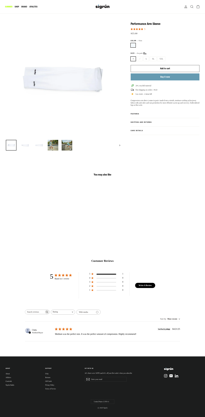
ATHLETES (33, 6)
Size (137, 53)
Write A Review (145, 285)
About (8, 373)
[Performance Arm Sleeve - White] (7, 228)
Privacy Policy (49, 385)
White (133, 45)
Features (135, 114)
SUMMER (8, 6)
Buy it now (165, 76)
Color (136, 41)
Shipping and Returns (141, 122)
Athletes (8, 377)
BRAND (24, 6)
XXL (161, 58)
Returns (47, 377)
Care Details (137, 131)
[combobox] (63, 312)
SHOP (17, 6)
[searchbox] (34, 312)
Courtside (9, 381)
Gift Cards (48, 381)
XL (153, 58)
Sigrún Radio (10, 385)
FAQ (46, 373)
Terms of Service (50, 388)
